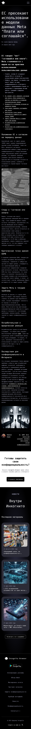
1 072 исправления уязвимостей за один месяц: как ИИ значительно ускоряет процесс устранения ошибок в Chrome (15, 589)
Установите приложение (15, 479)
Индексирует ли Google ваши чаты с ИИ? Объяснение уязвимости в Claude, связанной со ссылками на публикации (15, 626)
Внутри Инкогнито (15, 503)
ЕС (19, 434)
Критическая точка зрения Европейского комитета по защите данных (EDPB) (15, 114)
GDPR (19, 333)
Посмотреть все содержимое (15, 636)
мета (27, 434)
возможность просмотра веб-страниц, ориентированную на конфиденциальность (14, 386)
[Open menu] (28, 3)
